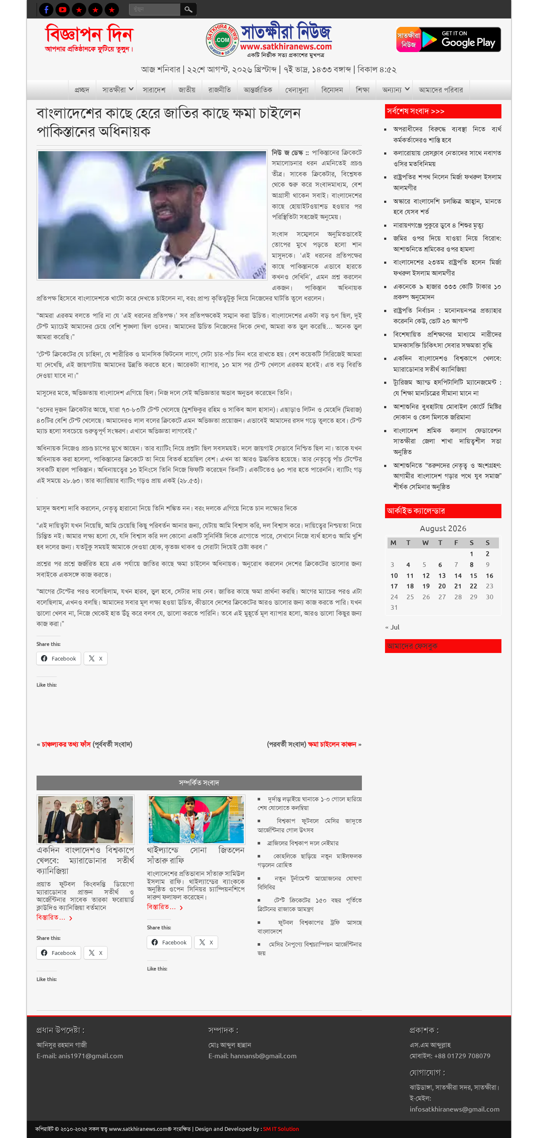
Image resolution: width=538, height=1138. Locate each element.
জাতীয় (187, 89)
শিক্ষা (362, 89)
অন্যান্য (392, 89)
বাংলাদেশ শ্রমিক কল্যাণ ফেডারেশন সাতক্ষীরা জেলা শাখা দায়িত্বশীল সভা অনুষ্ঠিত (447, 441)
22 (473, 586)
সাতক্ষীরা (114, 89)
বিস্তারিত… (51, 917)
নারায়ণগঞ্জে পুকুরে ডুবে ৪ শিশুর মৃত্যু (438, 225)
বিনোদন (332, 89)
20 (442, 586)
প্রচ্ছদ (82, 89)
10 (394, 576)
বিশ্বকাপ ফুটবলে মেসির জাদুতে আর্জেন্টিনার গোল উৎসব (310, 825)
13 (442, 576)
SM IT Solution (281, 1129)
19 (426, 586)
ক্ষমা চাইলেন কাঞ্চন (332, 744)
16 (489, 576)
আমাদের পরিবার (441, 89)
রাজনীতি (219, 89)
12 (426, 576)
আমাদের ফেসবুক (412, 646)
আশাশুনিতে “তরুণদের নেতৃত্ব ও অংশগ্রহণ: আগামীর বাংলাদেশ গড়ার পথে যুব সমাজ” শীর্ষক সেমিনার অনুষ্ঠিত (447, 476)
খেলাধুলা (297, 89)
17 (394, 586)
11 (410, 576)
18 (410, 586)
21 (458, 586)
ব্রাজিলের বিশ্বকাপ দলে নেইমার (303, 843)
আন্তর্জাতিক (258, 89)
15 (473, 576)
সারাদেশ (154, 89)
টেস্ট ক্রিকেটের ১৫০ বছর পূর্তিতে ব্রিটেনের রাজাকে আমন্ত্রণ (310, 904)
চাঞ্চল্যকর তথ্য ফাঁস (66, 744)
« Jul (392, 627)
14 (458, 576)
